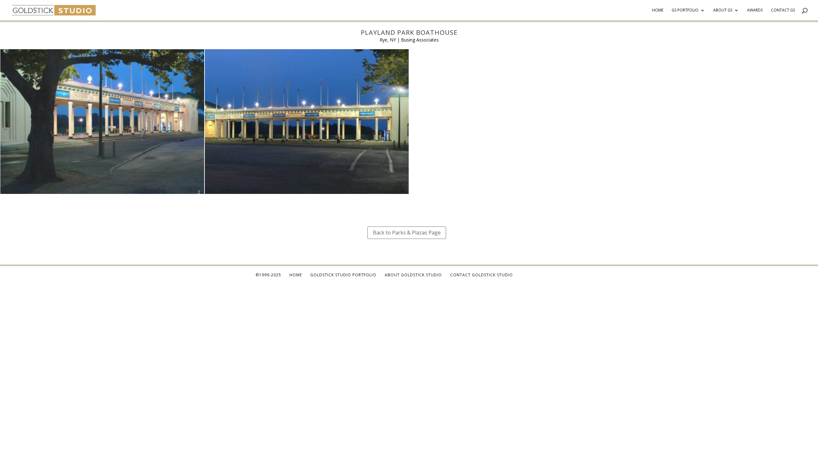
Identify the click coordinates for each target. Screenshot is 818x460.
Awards (755, 10)
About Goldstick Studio (413, 275)
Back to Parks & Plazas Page (407, 232)
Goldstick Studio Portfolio (343, 275)
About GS (722, 10)
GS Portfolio (685, 10)
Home (657, 10)
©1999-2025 (268, 275)
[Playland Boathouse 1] (307, 194)
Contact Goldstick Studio (481, 275)
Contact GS (783, 10)
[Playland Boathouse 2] (102, 194)
